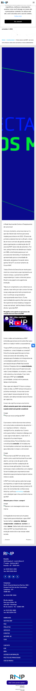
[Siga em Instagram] (9, 576)
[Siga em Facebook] (5, 576)
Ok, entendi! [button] (18, 21)
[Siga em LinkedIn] (13, 576)
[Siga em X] (17, 576)
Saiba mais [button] (18, 16)
